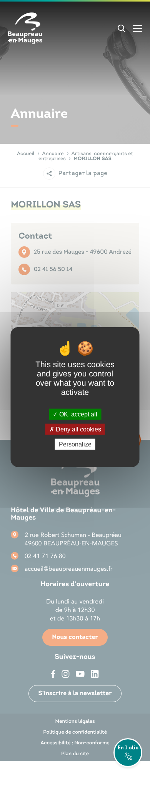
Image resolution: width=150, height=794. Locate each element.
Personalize (75, 444)
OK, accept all (77, 414)
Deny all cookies (77, 429)
